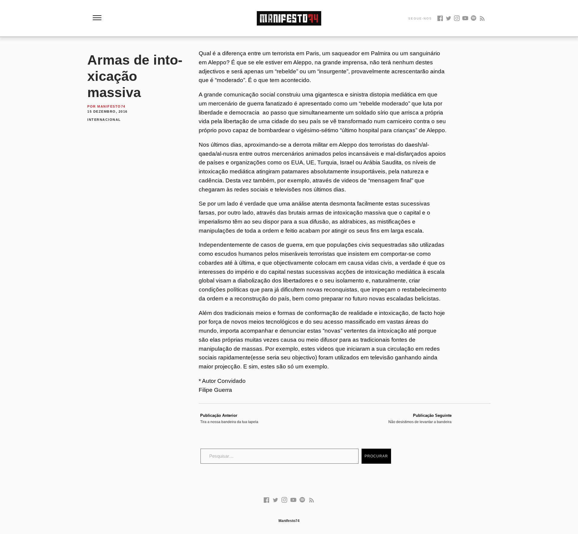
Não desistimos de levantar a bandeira (420, 418)
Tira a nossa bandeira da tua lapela (229, 418)
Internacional (104, 119)
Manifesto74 (111, 106)
